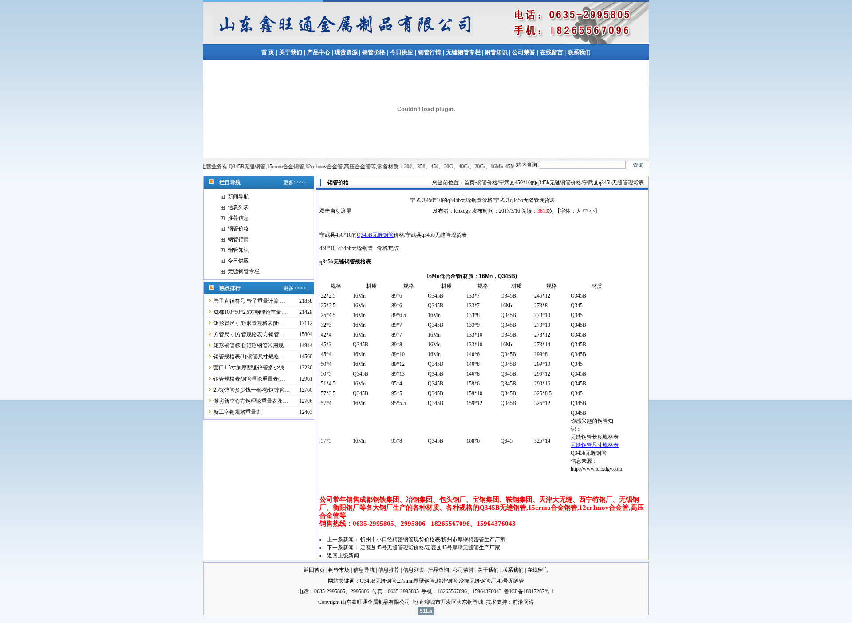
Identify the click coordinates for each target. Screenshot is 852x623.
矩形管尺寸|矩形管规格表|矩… (248, 323)
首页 (469, 182)
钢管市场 (339, 570)
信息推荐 (388, 570)
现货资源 (346, 52)
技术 (491, 602)
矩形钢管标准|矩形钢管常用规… (251, 345)
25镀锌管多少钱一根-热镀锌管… (251, 390)
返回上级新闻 (343, 555)
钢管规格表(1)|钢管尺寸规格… (248, 356)
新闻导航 (238, 197)
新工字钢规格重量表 (237, 412)
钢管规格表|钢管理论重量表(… (249, 379)
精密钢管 (447, 581)
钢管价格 (373, 52)
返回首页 (314, 570)
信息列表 (238, 207)
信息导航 (364, 570)
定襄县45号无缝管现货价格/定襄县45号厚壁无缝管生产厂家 (430, 547)
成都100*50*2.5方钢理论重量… (250, 312)
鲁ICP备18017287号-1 (529, 591)
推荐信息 (238, 218)
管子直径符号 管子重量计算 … (249, 301)
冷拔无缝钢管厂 (477, 581)
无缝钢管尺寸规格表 (595, 445)
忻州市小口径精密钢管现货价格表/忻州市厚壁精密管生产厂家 (432, 539)
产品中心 (318, 52)
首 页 (267, 52)
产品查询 (438, 570)
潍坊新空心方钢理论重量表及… (250, 401)
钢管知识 (496, 52)
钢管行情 (429, 52)
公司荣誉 (523, 52)
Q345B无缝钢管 (375, 235)
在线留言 (552, 52)
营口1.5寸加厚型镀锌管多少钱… (251, 368)
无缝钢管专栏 (464, 52)
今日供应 (401, 52)
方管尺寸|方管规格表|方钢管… (248, 334)
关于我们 (290, 52)
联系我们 (579, 52)
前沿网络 (523, 602)
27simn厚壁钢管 (416, 581)
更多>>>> (294, 182)
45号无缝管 (510, 581)
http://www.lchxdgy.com (596, 469)
